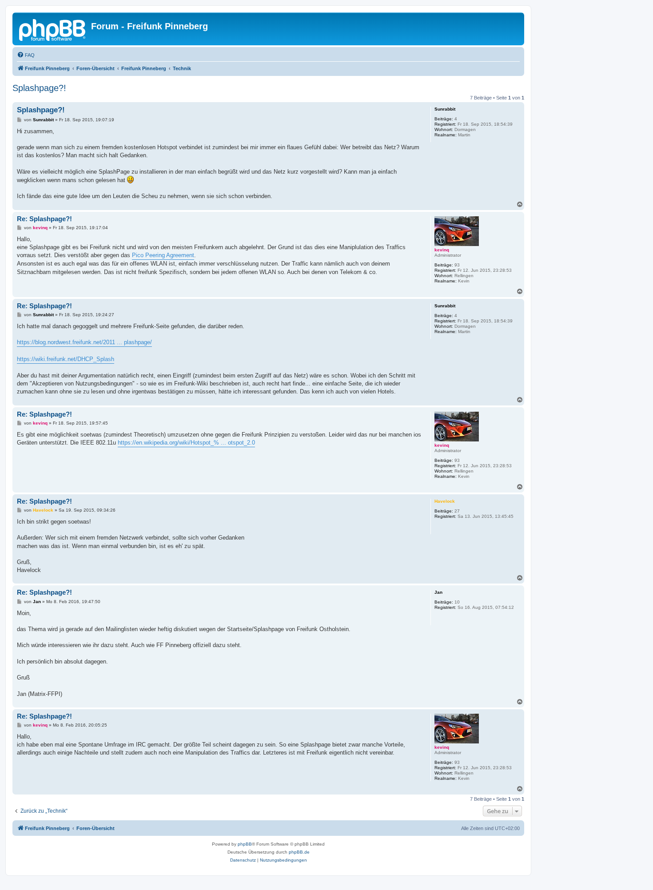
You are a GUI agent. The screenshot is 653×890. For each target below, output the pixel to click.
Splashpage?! (39, 88)
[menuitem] (26, 55)
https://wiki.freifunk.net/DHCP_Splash (65, 359)
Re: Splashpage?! (44, 218)
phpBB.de (299, 852)
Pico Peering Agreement (163, 255)
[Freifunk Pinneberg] (53, 29)
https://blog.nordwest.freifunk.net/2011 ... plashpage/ (84, 342)
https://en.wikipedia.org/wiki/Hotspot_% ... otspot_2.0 (186, 442)
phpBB (245, 844)
